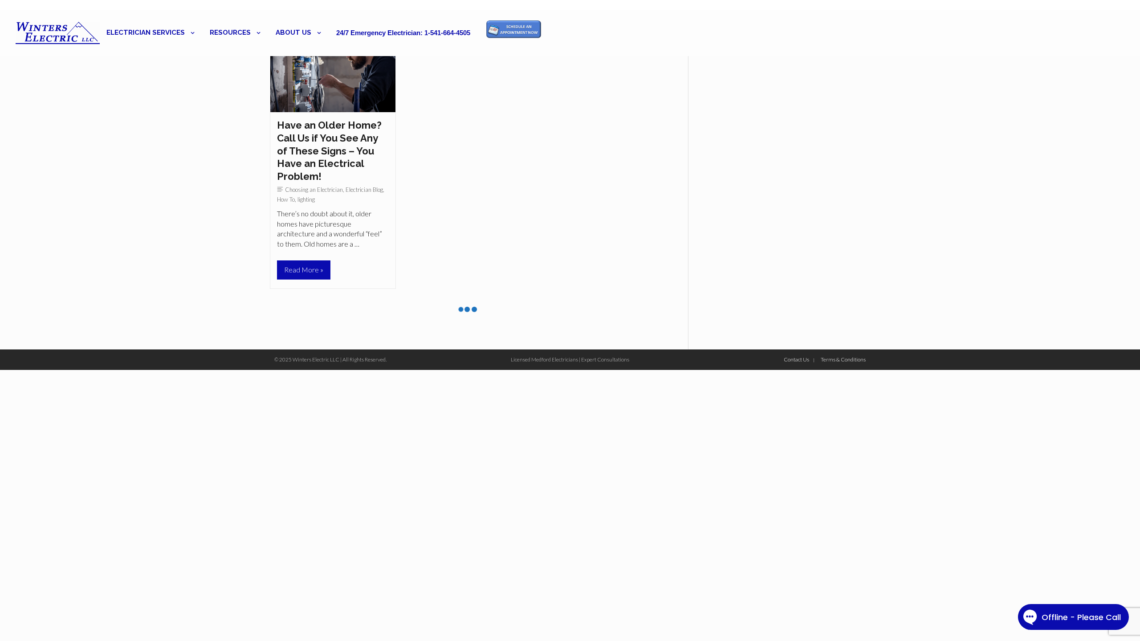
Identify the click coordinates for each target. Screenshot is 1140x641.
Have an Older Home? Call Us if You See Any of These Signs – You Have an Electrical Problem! (329, 150)
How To (286, 199)
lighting (306, 199)
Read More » (303, 272)
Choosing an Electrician (314, 189)
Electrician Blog (364, 189)
